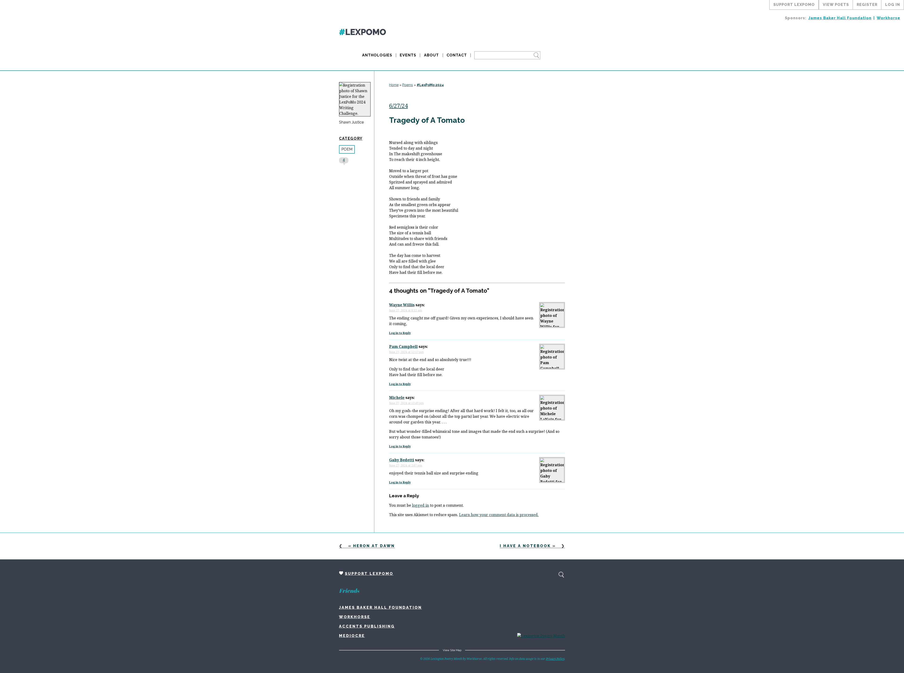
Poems (407, 85)
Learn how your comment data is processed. (499, 514)
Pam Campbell (403, 346)
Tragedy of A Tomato (427, 120)
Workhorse (888, 18)
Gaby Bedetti (401, 459)
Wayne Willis (402, 304)
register (867, 4)
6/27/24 (398, 105)
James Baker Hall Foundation (840, 18)
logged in (420, 505)
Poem (346, 149)
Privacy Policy (555, 659)
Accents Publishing (367, 626)
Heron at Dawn (374, 546)
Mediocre (352, 635)
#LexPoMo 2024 (430, 85)
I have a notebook (525, 546)
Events (408, 55)
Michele (396, 397)
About (431, 55)
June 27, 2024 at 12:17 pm (406, 352)
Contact (457, 55)
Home (394, 85)
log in (892, 4)
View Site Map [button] (452, 650)
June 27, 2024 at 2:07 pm (405, 465)
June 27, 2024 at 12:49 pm (406, 403)
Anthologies (377, 55)
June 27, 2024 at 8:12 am (405, 310)
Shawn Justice (351, 122)
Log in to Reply (400, 333)
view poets (836, 4)
